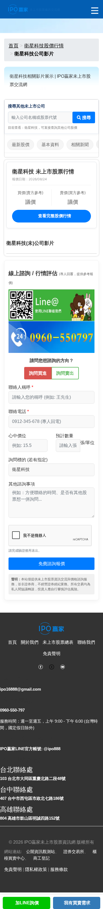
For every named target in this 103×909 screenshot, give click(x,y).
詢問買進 (38, 373)
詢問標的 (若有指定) (28, 459)
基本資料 (50, 144)
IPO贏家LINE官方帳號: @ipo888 (30, 748)
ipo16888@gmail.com (20, 689)
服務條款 (59, 869)
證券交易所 (73, 851)
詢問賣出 (65, 373)
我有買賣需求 (77, 902)
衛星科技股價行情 (44, 46)
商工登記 (41, 858)
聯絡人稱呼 (19, 387)
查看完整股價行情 (54, 215)
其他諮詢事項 (22, 484)
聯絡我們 (86, 642)
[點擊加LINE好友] (51, 305)
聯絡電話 (17, 411)
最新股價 (20, 144)
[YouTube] (62, 666)
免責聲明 (51, 653)
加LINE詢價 (27, 902)
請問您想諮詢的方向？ (52, 360)
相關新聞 (80, 144)
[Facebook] (40, 666)
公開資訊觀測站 (40, 851)
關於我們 (29, 642)
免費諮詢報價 (51, 563)
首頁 (13, 46)
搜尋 (86, 117)
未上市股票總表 (58, 642)
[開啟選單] (95, 11)
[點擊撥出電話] (51, 336)
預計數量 (64, 435)
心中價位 (17, 435)
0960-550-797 (12, 710)
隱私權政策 (36, 869)
